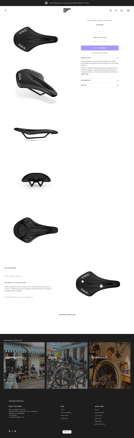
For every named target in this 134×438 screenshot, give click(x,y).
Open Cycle (98, 418)
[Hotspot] (82, 281)
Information (86, 80)
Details (84, 85)
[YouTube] (15, 431)
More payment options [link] (100, 52)
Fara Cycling (98, 415)
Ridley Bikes (98, 421)
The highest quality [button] (13, 276)
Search (63, 409)
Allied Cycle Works (100, 424)
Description (85, 58)
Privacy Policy (65, 415)
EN (128, 10)
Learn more (9, 383)
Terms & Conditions (66, 412)
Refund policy (64, 418)
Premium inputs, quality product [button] (19, 297)
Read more (85, 74)
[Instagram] (12, 431)
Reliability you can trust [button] (16, 282)
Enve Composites (99, 412)
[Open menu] (7, 10)
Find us (97, 409)
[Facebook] (9, 431)
